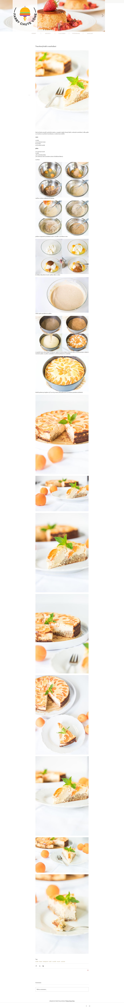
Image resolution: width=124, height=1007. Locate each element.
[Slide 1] (43, 29)
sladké (36, 961)
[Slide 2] (45, 29)
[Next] (102, 15)
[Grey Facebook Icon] (86, 1006)
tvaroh (58, 961)
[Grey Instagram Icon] (89, 1006)
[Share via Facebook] (36, 966)
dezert (40, 961)
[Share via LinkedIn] (43, 966)
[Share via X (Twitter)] (39, 966)
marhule (63, 961)
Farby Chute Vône (70, 1001)
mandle (54, 961)
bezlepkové (45, 961)
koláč (50, 961)
